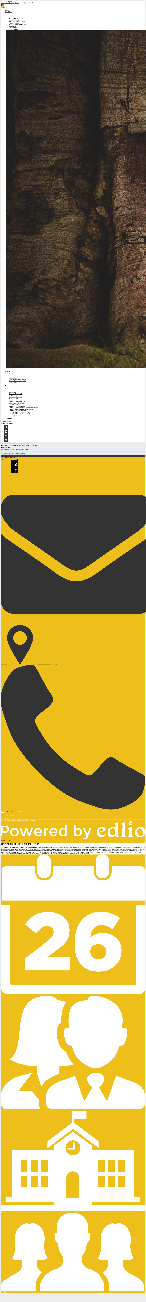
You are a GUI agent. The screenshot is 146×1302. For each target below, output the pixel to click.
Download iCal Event (22, 449)
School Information (14, 18)
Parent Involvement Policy (16, 394)
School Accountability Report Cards (18, 24)
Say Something (13, 378)
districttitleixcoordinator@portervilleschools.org (103, 852)
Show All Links (5, 818)
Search (6, 427)
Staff (10, 400)
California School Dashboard (17, 406)
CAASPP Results (14, 404)
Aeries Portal (12, 392)
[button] (8, 12)
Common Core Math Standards (17, 410)
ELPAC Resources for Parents (17, 403)
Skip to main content (6, 1)
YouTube (6, 440)
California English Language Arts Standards (21, 409)
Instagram (6, 435)
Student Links (13, 382)
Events (2, 450)
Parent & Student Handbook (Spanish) (19, 413)
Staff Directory (13, 26)
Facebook (6, 431)
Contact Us (4, 664)
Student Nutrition (13, 398)
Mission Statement (14, 23)
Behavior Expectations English (17, 379)
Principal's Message (14, 20)
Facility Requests (13, 29)
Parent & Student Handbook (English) (19, 412)
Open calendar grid (20, 453)
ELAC (11, 395)
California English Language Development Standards (23, 407)
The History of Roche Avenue (17, 21)
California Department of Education (18, 401)
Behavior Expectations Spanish (17, 381)
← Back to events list (7, 453)
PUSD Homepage (9, 815)
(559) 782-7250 (9, 811)
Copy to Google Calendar (7, 449)
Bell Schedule (13, 27)
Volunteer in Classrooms (15, 397)
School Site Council (14, 415)
